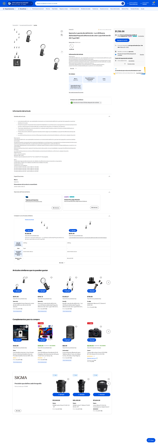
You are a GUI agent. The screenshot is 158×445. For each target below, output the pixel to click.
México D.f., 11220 (124, 47)
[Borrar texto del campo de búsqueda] (119, 3)
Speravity (71, 29)
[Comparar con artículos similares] (109, 215)
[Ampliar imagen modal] (61, 34)
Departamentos (9, 9)
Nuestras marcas (104, 8)
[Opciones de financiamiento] (109, 191)
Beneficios (23, 9)
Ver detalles (141, 36)
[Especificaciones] (109, 176)
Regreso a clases (64, 8)
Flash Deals (55, 8)
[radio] (72, 47)
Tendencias (95, 8)
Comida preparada (74, 8)
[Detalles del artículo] (109, 116)
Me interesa (56, 207)
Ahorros (48, 8)
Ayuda (142, 8)
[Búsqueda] (122, 3)
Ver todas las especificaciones (76, 92)
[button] (132, 3)
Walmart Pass (125, 8)
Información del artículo (22, 111)
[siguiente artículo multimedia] (61, 51)
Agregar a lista (131, 63)
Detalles (142, 54)
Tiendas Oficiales (135, 8)
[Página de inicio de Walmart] (4, 3)
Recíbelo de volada (85, 8)
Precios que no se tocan (38, 8)
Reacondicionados (115, 8)
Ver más (72, 68)
